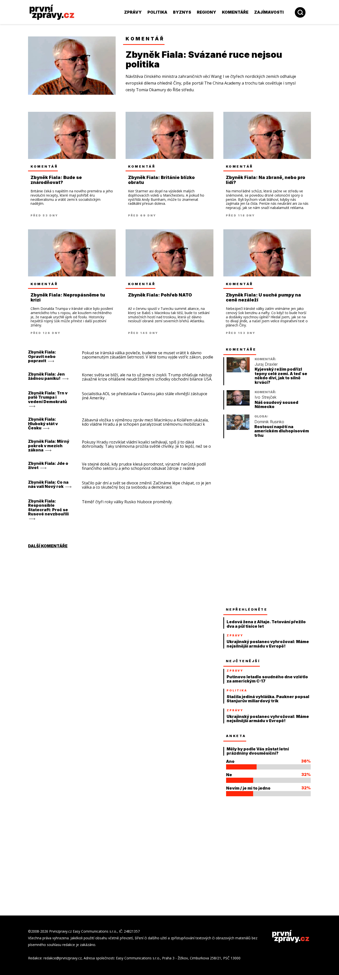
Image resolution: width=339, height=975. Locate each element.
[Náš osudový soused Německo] (238, 404)
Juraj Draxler (266, 364)
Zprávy (133, 12)
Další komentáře (48, 545)
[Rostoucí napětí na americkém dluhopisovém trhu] (238, 428)
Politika (157, 12)
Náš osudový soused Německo (276, 404)
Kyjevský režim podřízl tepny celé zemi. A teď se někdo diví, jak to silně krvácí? (281, 375)
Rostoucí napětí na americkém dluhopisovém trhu (281, 431)
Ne (229, 774)
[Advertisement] (260, 522)
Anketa (236, 736)
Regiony (206, 12)
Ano (230, 761)
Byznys (182, 12)
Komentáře (235, 12)
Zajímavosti (269, 12)
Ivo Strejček (265, 397)
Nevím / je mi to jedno (248, 788)
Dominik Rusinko (269, 422)
